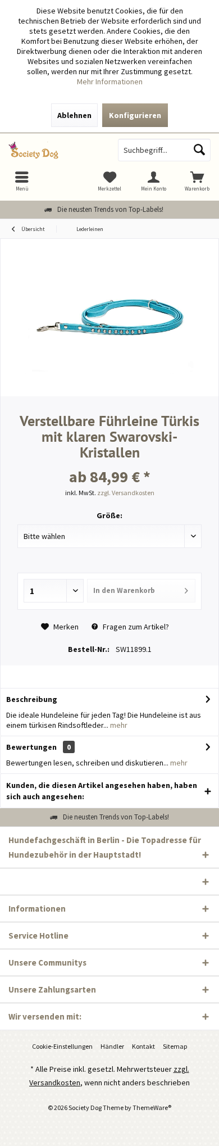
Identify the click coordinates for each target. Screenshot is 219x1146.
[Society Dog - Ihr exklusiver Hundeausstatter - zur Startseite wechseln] (54, 150)
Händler (112, 1046)
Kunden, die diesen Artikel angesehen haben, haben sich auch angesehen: (101, 790)
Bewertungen (31, 747)
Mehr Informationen (110, 81)
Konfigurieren (135, 115)
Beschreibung (31, 699)
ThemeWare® (152, 1107)
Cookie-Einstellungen (62, 1046)
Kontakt (143, 1046)
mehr (117, 725)
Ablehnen (74, 115)
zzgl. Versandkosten (125, 492)
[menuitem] (197, 181)
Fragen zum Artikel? (135, 627)
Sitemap (175, 1046)
